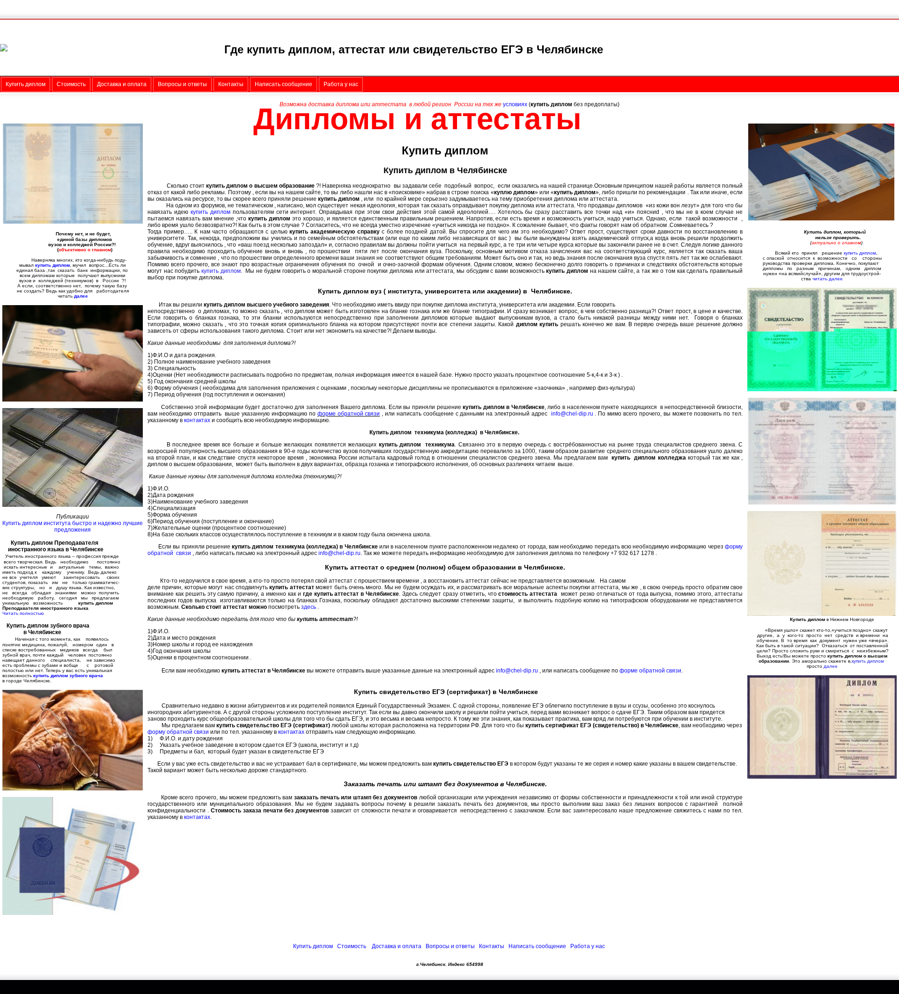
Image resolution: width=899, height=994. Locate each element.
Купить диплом (313, 946)
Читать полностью (23, 613)
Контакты (491, 946)
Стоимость (351, 946)
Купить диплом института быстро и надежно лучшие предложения (72, 526)
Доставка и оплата (396, 946)
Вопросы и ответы (450, 946)
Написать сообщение (537, 946)
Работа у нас (587, 946)
